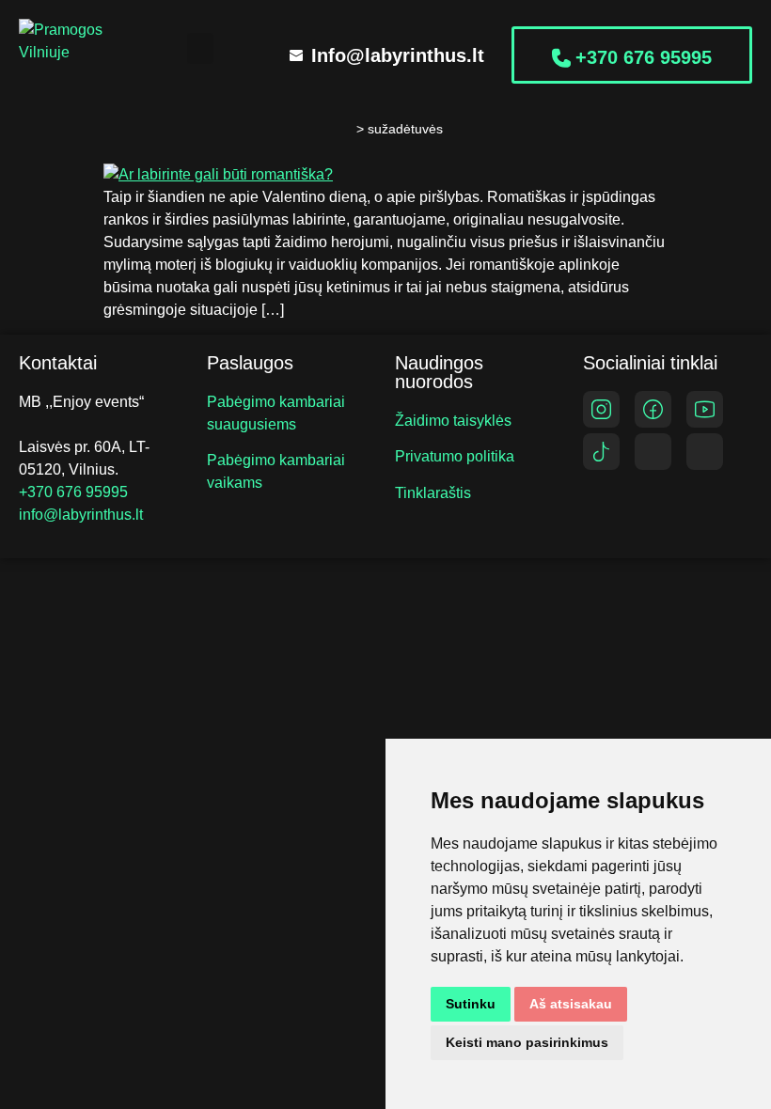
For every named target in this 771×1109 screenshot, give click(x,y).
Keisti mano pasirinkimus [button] (527, 1042)
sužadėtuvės (405, 128)
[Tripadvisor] (653, 451)
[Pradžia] (340, 128)
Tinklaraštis (433, 493)
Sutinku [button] (471, 1003)
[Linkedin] (704, 451)
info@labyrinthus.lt (81, 515)
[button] (200, 48)
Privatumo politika (454, 456)
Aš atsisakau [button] (570, 1003)
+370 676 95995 (73, 492)
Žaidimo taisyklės (453, 421)
